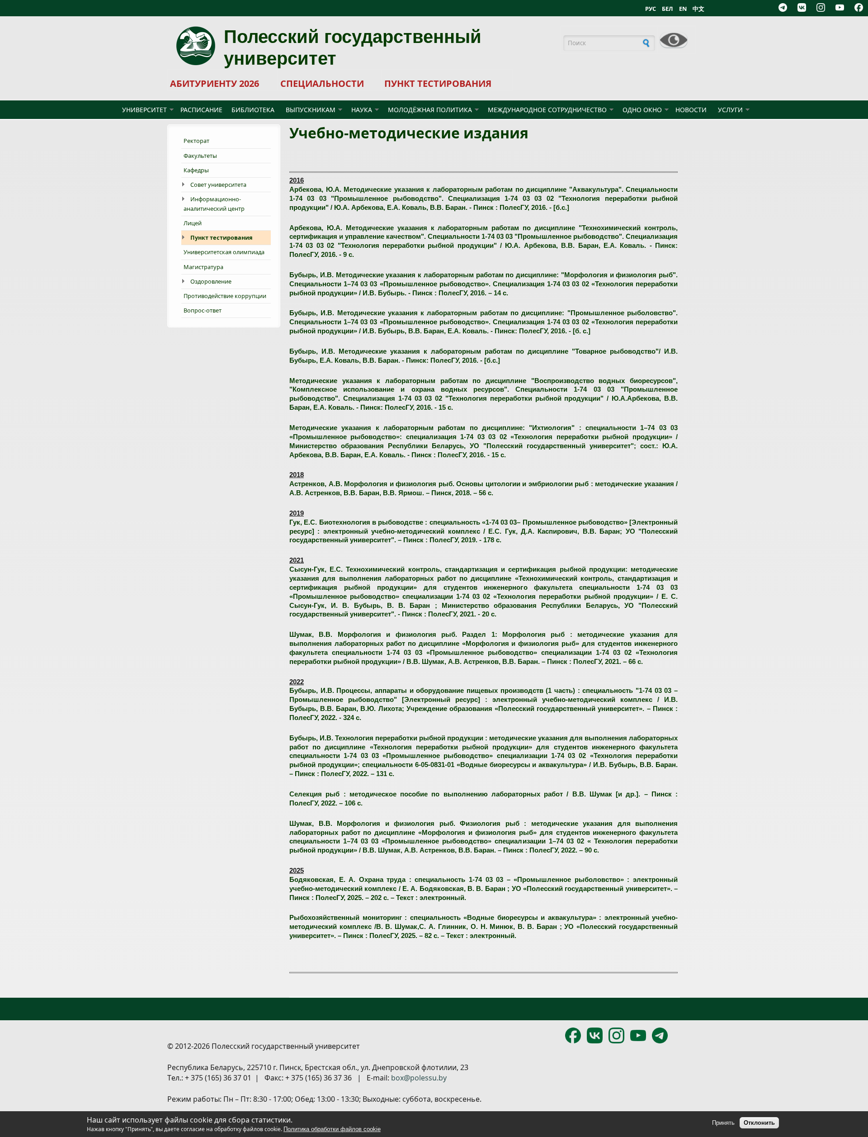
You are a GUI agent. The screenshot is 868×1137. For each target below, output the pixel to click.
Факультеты (200, 156)
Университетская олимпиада (224, 252)
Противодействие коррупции (225, 296)
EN (683, 9)
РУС (650, 9)
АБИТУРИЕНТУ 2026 (214, 83)
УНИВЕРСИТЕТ (144, 109)
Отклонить (759, 1122)
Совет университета (218, 184)
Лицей (193, 223)
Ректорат (196, 141)
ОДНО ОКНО (642, 109)
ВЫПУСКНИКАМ (310, 109)
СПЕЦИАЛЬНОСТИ (322, 83)
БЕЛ (667, 9)
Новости (691, 109)
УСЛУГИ (730, 109)
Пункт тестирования (221, 237)
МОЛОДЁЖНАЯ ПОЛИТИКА (430, 109)
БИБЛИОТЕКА (252, 109)
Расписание (201, 109)
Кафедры (196, 170)
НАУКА (361, 109)
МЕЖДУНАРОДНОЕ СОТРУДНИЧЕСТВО (547, 109)
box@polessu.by (419, 1078)
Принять (723, 1122)
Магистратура (203, 267)
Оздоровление (210, 281)
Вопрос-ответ (203, 310)
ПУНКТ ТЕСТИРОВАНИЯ (437, 83)
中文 (698, 9)
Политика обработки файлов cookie (332, 1129)
